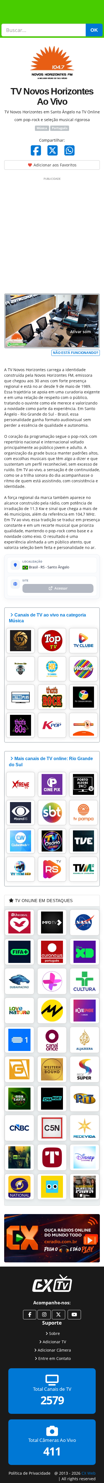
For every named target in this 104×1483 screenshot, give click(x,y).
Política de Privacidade (29, 1473)
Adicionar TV (54, 1341)
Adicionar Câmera (54, 1350)
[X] (52, 150)
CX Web (89, 1473)
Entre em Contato (54, 1358)
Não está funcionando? (75, 353)
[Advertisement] (52, 234)
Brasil (33, 567)
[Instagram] (44, 1314)
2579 (52, 1400)
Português (59, 128)
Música (42, 128)
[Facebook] (36, 150)
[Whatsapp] (69, 150)
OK (94, 30)
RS (42, 567)
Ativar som (80, 331)
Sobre (54, 1333)
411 (52, 1451)
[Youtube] (74, 1314)
